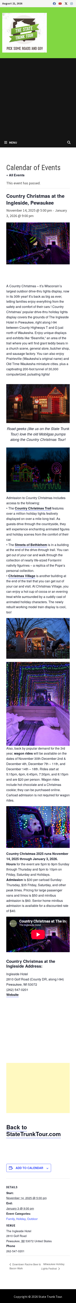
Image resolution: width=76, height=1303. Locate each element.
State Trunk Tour (50, 1297)
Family (10, 1219)
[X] (66, 3)
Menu (13, 142)
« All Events (15, 175)
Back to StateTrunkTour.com (33, 1130)
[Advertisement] (38, 97)
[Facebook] (55, 3)
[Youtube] (61, 3)
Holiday (21, 1219)
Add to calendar (29, 1168)
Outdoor (32, 1219)
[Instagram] (71, 3)
